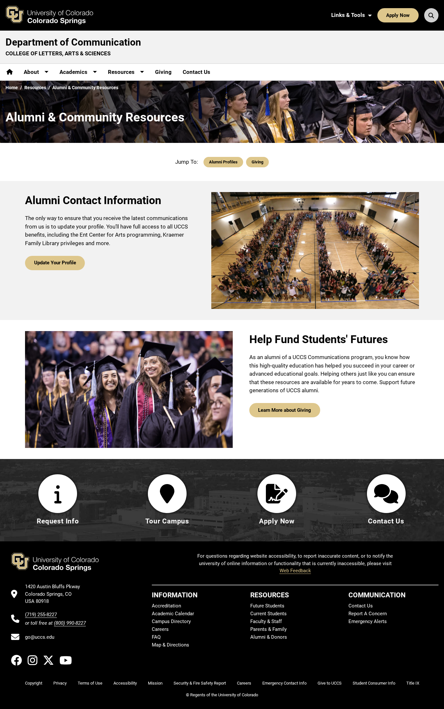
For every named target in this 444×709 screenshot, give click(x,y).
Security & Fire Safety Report (200, 683)
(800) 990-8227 (70, 623)
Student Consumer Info (374, 683)
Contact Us (196, 72)
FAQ (156, 637)
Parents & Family (268, 629)
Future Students (267, 606)
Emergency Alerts (367, 621)
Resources (35, 87)
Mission (155, 683)
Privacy (60, 683)
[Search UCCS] (431, 15)
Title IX (412, 683)
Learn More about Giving (284, 410)
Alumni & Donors (268, 637)
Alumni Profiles (223, 162)
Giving (163, 72)
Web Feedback (295, 571)
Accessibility (125, 683)
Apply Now (398, 15)
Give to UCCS (330, 683)
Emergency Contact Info (284, 683)
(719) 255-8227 (41, 615)
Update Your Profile (55, 263)
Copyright (33, 683)
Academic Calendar (173, 614)
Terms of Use (90, 683)
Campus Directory (171, 621)
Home (12, 87)
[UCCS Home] (54, 15)
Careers (160, 629)
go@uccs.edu (39, 637)
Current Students (268, 614)
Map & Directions (170, 645)
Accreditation (166, 606)
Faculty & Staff (266, 621)
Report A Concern (367, 614)
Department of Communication (73, 42)
